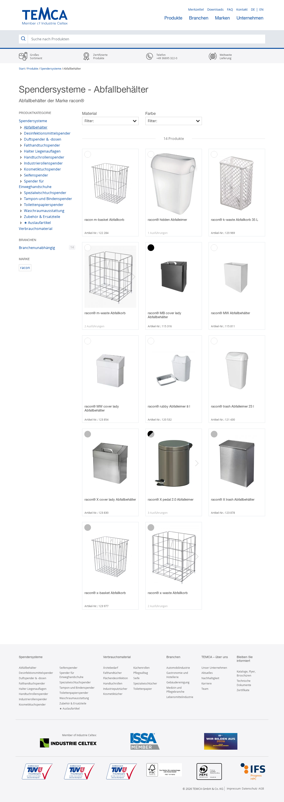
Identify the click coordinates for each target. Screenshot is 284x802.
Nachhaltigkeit (210, 678)
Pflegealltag (140, 673)
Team (204, 688)
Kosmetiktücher (112, 694)
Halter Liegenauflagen (42, 151)
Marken (222, 17)
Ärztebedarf (110, 667)
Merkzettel (196, 9)
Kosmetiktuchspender (42, 169)
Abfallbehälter (35, 127)
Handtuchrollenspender (44, 157)
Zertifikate (243, 690)
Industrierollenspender (43, 163)
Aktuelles (207, 673)
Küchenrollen (141, 667)
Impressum (234, 788)
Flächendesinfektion (115, 678)
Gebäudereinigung (177, 682)
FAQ (230, 9)
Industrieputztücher (115, 688)
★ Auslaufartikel (37, 222)
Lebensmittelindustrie (179, 697)
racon (25, 267)
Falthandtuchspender (42, 145)
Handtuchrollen (112, 683)
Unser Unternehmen (214, 667)
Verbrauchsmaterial (35, 228)
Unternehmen (250, 17)
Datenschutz (249, 788)
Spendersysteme (50, 68)
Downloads (215, 9)
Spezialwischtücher (145, 683)
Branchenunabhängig (37, 247)
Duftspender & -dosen (42, 139)
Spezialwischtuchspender (45, 192)
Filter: (89, 120)
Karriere (206, 683)
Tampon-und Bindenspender (48, 198)
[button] (133, 277)
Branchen (198, 17)
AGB (261, 788)
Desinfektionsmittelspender (47, 133)
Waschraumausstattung (44, 210)
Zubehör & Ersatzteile (42, 216)
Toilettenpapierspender (43, 204)
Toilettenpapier (142, 688)
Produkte (173, 17)
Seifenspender (36, 175)
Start (22, 68)
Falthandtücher (112, 673)
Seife (136, 678)
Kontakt (242, 9)
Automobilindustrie (178, 667)
